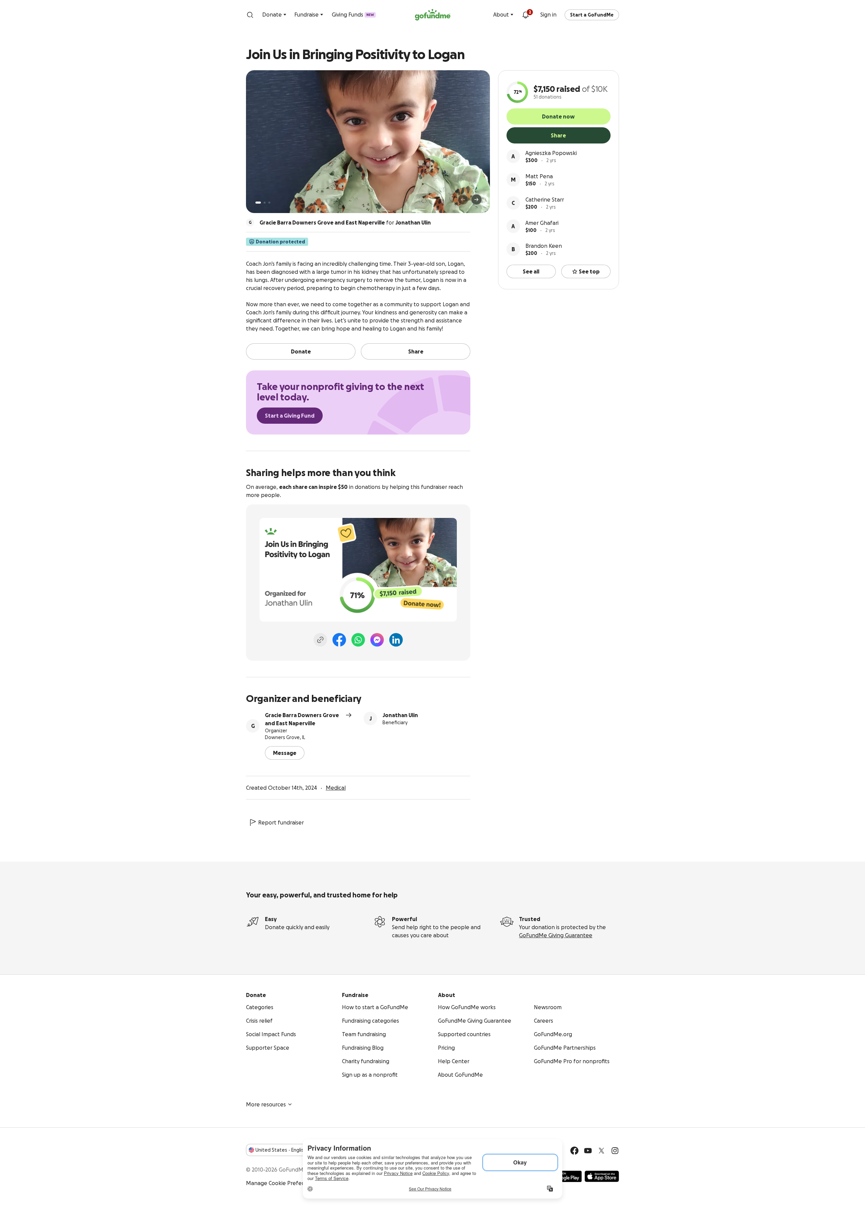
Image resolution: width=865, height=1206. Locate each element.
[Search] (250, 15)
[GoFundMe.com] (432, 15)
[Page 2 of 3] (265, 203)
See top (589, 271)
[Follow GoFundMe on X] (601, 1150)
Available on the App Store (602, 1176)
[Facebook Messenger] (377, 639)
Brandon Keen (543, 246)
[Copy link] (320, 639)
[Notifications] (525, 15)
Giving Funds (353, 14)
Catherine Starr (544, 199)
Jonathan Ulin (400, 715)
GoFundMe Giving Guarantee (555, 935)
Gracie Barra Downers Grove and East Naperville (302, 719)
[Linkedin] (396, 639)
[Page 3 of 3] (269, 203)
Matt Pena (539, 176)
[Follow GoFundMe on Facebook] (574, 1150)
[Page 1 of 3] (258, 203)
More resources (266, 1104)
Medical (336, 788)
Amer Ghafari (542, 223)
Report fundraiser (281, 822)
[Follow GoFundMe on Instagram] (615, 1150)
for (345, 222)
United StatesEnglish (280, 1150)
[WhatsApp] (358, 639)
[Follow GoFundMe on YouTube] (588, 1150)
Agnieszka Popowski (551, 153)
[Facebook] (339, 639)
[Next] (476, 199)
